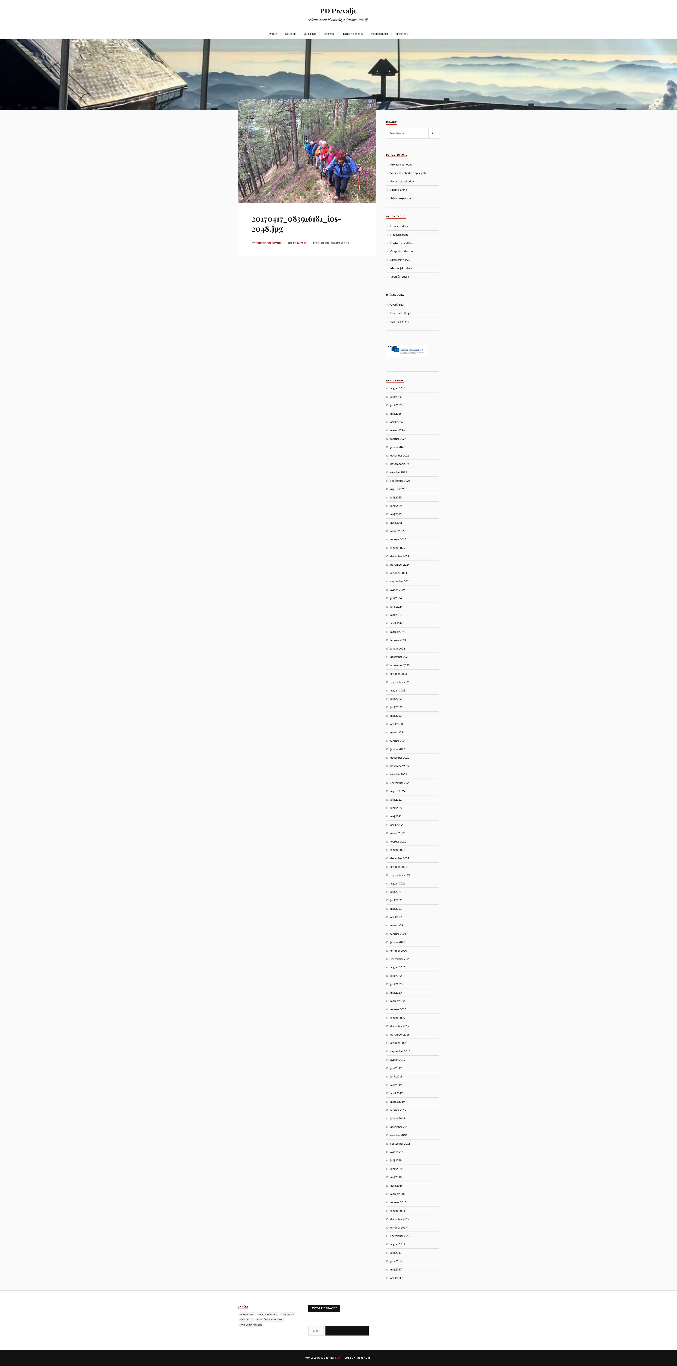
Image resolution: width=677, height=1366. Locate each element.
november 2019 (400, 1034)
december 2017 (399, 1219)
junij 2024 (396, 606)
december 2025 (399, 455)
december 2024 (399, 556)
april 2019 (396, 1093)
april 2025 (396, 522)
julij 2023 (396, 698)
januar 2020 (397, 1017)
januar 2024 (397, 648)
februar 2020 (398, 1009)
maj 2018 (396, 1177)
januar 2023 (397, 749)
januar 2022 (397, 849)
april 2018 (396, 1185)
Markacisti (402, 33)
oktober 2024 (398, 572)
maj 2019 (396, 1084)
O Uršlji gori (397, 304)
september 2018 (400, 1143)
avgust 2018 (397, 1151)
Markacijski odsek (401, 268)
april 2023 (396, 723)
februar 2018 (398, 1202)
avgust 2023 (397, 690)
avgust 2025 (397, 489)
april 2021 (396, 916)
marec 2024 (397, 631)
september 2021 (400, 875)
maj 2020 (396, 992)
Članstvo (329, 33)
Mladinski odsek (400, 259)
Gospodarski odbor (402, 251)
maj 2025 (396, 514)
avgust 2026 (397, 388)
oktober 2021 (398, 866)
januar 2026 (397, 447)
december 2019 (399, 1026)
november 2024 (400, 564)
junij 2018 (396, 1168)
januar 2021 (397, 942)
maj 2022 (396, 816)
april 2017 (396, 1277)
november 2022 (400, 765)
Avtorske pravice (324, 1308)
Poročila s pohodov (402, 181)
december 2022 (399, 757)
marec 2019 (397, 1101)
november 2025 (400, 463)
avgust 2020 (397, 967)
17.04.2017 (300, 243)
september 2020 (400, 958)
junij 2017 (396, 1261)
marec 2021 (397, 925)
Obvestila (290, 33)
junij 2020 (396, 984)
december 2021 (399, 858)
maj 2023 (396, 715)
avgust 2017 (397, 1244)
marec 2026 (397, 430)
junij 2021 (396, 900)
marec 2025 (397, 530)
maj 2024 (396, 614)
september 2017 (400, 1235)
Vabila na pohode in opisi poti (408, 172)
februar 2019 (398, 1109)
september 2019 (400, 1051)
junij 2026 (396, 405)
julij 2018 (396, 1160)
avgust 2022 (397, 791)
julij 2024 (396, 598)
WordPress (328, 1357)
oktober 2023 (398, 673)
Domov (273, 33)
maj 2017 (396, 1269)
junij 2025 (396, 505)
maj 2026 (396, 413)
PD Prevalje (338, 10)
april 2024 (396, 623)
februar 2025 (398, 539)
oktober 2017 (398, 1227)
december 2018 (399, 1126)
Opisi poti (246, 1319)
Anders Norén (363, 1357)
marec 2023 (397, 732)
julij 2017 (396, 1252)
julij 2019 (396, 1068)
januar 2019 (397, 1118)
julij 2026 (396, 396)
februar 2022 (398, 841)
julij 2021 (396, 891)
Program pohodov (352, 33)
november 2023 (400, 665)
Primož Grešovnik (269, 243)
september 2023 (400, 682)
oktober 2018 (398, 1135)
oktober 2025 (398, 472)
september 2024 (400, 581)
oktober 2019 (398, 1042)
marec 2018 (397, 1193)
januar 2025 (397, 547)
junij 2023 (396, 707)
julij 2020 (396, 975)
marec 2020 (397, 1000)
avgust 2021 (397, 883)
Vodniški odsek (399, 276)
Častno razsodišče (401, 243)
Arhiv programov (400, 198)
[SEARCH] (433, 133)
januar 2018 (397, 1210)
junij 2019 (396, 1076)
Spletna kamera (399, 321)
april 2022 (396, 824)
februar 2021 (398, 933)
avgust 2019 (397, 1059)
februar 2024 (398, 640)
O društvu (310, 33)
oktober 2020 (398, 950)
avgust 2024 (397, 589)
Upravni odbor (399, 226)
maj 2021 (396, 908)
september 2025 (400, 480)
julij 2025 (396, 497)
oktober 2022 (398, 774)
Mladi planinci (379, 33)
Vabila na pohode (251, 1325)
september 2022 (400, 782)
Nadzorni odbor (400, 234)
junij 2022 (396, 807)
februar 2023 (398, 740)
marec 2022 (397, 833)
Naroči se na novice (347, 1330)
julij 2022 (396, 799)
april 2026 (396, 421)
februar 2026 (398, 438)
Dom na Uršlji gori (401, 313)
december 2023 (399, 656)
